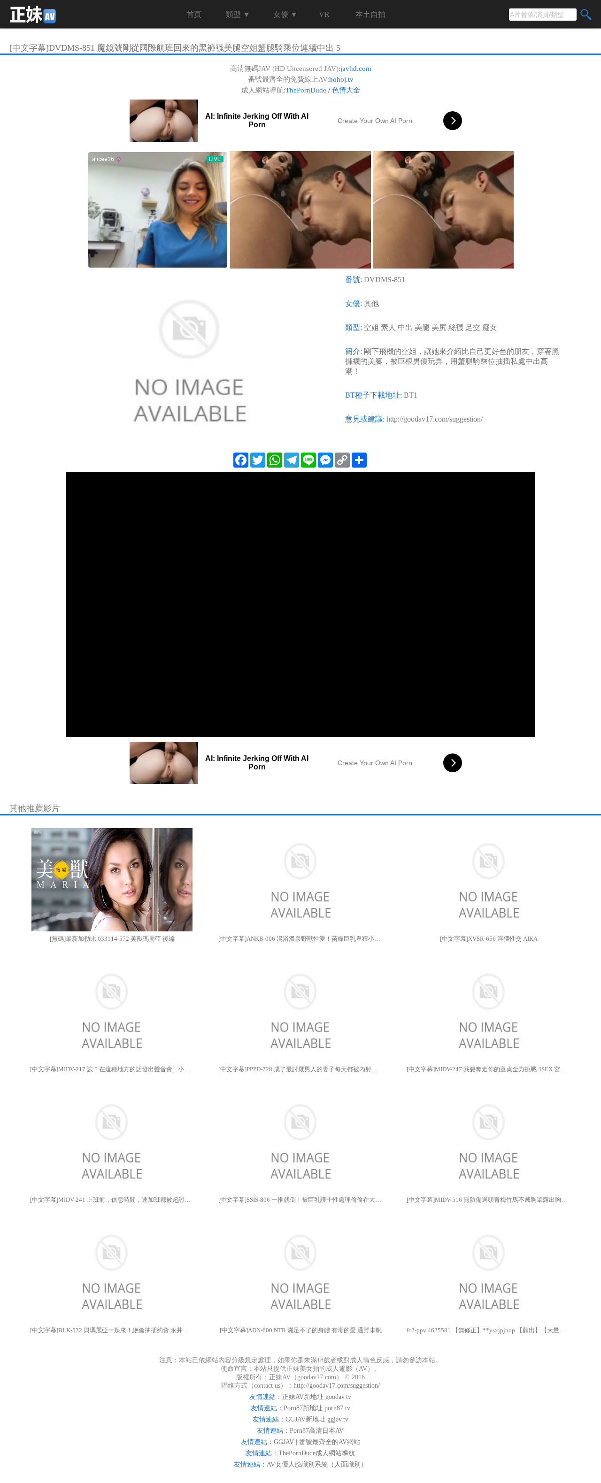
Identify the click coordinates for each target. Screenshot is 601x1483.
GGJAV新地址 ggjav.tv (316, 1419)
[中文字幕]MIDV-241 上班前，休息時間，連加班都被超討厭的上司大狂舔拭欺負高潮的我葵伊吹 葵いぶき (112, 1199)
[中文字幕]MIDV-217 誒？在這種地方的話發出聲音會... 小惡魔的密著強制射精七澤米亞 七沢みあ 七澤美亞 (112, 1069)
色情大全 (346, 90)
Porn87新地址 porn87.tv (317, 1408)
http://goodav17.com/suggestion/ (434, 419)
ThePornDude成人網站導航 (316, 1453)
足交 (472, 327)
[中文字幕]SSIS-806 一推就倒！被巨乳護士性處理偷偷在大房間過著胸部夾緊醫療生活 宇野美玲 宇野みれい (300, 1199)
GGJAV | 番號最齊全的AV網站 (317, 1441)
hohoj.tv (341, 79)
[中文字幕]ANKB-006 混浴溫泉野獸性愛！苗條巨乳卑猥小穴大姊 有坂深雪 (300, 938)
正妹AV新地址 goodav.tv (316, 1396)
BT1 (410, 395)
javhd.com (355, 68)
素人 (388, 327)
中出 (405, 327)
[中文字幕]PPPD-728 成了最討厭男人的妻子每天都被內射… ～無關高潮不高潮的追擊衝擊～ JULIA (300, 1069)
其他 (371, 303)
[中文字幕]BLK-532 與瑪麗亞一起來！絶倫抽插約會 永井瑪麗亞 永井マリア (112, 1330)
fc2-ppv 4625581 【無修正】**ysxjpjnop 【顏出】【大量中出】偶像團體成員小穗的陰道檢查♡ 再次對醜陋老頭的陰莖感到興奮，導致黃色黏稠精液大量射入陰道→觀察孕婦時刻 (489, 1330)
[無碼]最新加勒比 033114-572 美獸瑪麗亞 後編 (112, 938)
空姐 (371, 327)
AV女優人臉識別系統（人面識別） (317, 1464)
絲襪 (455, 327)
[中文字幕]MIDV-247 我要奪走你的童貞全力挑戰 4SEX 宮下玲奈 (489, 1069)
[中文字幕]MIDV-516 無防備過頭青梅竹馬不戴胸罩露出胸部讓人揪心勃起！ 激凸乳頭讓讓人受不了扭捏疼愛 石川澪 (489, 1199)
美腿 (422, 327)
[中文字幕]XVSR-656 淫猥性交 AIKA (489, 938)
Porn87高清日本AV (317, 1430)
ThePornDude (305, 90)
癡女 (489, 327)
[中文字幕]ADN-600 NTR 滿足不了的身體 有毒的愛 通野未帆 (301, 1330)
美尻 (439, 327)
